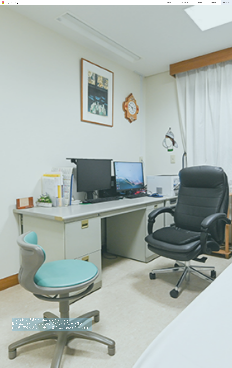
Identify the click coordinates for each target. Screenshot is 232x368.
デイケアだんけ (185, 2)
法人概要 (200, 2)
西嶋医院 (169, 2)
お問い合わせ (226, 2)
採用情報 (214, 2)
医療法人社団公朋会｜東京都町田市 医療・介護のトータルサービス (10, 2)
